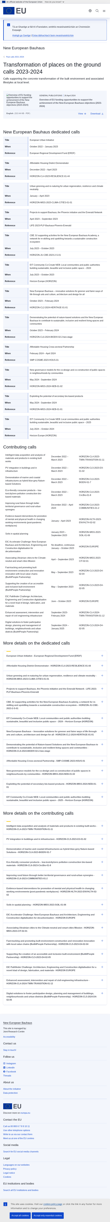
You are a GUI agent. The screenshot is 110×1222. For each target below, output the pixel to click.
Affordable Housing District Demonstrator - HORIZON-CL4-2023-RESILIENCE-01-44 (48, 666)
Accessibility (9, 1037)
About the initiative (12, 1089)
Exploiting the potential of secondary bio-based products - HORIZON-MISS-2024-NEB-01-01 (51, 785)
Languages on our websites (16, 1165)
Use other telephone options (16, 1130)
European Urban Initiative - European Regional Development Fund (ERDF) (44, 656)
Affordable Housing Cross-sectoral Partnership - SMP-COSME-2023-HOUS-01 (45, 761)
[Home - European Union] (14, 10)
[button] (82, 113)
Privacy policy (9, 1169)
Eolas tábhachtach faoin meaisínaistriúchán (53, 35)
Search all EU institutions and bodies (20, 1190)
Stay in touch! (9, 1050)
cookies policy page (52, 1204)
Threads (7, 1076)
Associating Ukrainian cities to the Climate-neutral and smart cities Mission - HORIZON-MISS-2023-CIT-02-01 (50, 929)
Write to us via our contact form (17, 1134)
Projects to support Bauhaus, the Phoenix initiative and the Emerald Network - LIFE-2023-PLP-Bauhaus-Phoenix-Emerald (51, 690)
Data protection (10, 1093)
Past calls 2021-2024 (15, 57)
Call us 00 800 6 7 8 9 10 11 (16, 1126)
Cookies (7, 1177)
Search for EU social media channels (20, 1151)
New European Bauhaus (17, 1022)
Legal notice (9, 1173)
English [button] (90, 11)
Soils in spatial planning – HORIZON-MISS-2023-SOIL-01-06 (36, 905)
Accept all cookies (20, 1215)
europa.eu (25, 1113)
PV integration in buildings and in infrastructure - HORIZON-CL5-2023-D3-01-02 (46, 839)
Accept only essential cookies (48, 1215)
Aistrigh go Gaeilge (21, 35)
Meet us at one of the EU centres (18, 1138)
